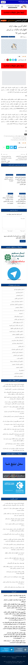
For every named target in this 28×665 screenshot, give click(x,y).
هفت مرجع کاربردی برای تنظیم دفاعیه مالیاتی (14, 587)
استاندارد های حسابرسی (17, 340)
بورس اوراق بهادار (18, 316)
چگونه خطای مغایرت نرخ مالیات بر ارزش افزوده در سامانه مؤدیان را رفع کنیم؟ (13, 548)
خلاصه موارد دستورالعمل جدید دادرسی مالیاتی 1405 (14, 577)
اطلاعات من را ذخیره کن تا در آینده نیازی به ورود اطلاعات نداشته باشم (14, 236)
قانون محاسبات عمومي (17, 364)
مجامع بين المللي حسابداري (16, 304)
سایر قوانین (20, 346)
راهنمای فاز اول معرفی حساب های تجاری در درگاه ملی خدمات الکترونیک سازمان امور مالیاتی (13, 504)
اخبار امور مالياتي (12, 36)
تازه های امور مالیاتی (18, 319)
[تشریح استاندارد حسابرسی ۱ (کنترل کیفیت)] (7, 172)
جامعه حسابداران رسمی (16, 301)
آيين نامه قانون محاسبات (16, 349)
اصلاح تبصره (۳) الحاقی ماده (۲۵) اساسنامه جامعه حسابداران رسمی (21, 158)
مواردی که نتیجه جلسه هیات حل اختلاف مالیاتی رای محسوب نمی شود (13, 514)
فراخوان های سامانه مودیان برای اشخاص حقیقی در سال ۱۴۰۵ (13, 582)
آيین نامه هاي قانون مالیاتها (21, 174)
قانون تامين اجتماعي (17, 355)
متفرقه (20, 313)
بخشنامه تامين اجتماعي (17, 352)
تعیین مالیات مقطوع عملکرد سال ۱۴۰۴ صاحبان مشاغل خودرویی (14, 509)
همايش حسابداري (18, 373)
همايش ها (21, 370)
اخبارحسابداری (19, 292)
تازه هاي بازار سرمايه (18, 310)
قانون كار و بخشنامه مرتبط (16, 361)
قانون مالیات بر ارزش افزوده (15, 331)
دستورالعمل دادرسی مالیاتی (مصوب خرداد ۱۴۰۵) (14, 524)
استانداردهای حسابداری (17, 343)
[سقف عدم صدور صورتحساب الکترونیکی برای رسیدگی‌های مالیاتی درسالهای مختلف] (20, 190)
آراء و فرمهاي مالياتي (17, 322)
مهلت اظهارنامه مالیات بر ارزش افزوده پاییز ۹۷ (18, 139)
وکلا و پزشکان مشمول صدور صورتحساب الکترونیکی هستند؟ (15, 572)
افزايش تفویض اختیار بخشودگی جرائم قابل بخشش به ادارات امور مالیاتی (14, 519)
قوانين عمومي (19, 367)
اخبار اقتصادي (10, 193)
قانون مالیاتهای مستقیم (17, 334)
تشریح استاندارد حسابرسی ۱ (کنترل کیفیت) (14, 389)
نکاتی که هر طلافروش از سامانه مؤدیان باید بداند (13, 421)
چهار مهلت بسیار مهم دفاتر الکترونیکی (15, 563)
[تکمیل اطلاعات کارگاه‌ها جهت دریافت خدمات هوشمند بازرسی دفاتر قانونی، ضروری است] (7, 190)
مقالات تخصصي (18, 307)
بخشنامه (18, 609)
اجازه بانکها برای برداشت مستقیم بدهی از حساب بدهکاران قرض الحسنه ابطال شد (13, 529)
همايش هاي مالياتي (18, 376)
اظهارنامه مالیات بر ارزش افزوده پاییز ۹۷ (19, 137)
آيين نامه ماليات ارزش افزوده (15, 325)
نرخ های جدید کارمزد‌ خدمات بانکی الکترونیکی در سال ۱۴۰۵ (13, 534)
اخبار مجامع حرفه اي (5, 36)
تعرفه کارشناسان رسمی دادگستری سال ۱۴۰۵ (14, 544)
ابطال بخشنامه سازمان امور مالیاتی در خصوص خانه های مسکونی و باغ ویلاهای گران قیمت (14, 540)
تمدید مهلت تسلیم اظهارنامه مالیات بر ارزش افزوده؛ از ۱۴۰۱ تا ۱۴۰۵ (14, 558)
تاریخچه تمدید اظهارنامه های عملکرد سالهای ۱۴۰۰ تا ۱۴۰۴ (14, 553)
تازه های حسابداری (19, 337)
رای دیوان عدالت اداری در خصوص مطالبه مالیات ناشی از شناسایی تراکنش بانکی (13, 567)
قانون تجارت (19, 358)
